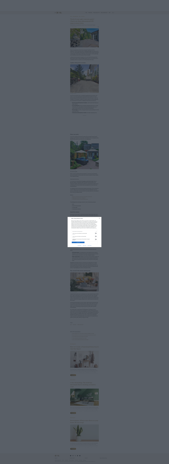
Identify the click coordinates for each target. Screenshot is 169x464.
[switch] (95, 233)
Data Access (84, 245)
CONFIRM (78, 242)
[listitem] (84, 231)
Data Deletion (79, 245)
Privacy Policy (89, 245)
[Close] (100, 218)
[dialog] (84, 232)
